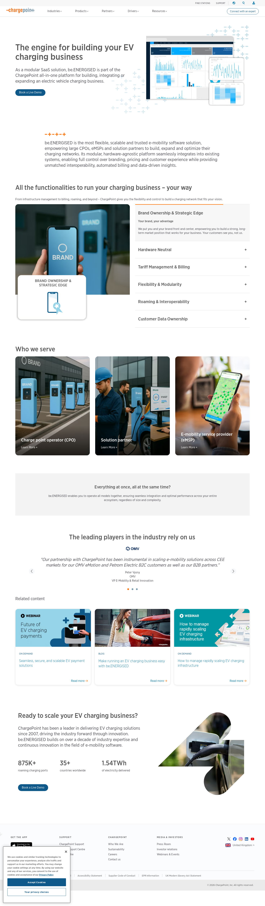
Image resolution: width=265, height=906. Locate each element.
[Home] (20, 10)
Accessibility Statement (90, 879)
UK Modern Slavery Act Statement (183, 879)
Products (81, 11)
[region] (36, 874)
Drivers (133, 11)
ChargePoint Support (71, 848)
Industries (54, 11)
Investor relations (167, 853)
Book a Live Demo (30, 92)
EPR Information (150, 879)
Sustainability (116, 853)
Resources (159, 11)
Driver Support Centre (72, 853)
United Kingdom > (243, 849)
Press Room (164, 848)
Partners (107, 11)
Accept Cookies (37, 882)
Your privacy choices (37, 892)
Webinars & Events (168, 858)
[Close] (66, 852)
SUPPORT (220, 3)
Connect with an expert (243, 11)
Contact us (114, 863)
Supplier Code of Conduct (122, 879)
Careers (112, 858)
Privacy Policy (46, 874)
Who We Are (115, 848)
